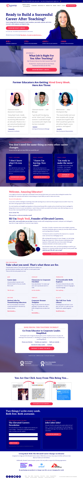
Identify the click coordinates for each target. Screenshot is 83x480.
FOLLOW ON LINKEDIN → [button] (53, 434)
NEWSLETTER (49, 5)
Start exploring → (60, 290)
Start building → (36, 312)
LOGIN (63, 5)
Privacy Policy (36, 476)
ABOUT (59, 5)
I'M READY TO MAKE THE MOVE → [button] (41, 348)
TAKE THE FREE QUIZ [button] (71, 5)
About (26, 476)
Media (32, 476)
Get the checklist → (36, 290)
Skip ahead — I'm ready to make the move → (31, 35)
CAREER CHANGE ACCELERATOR (26, 5)
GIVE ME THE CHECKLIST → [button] (41, 177)
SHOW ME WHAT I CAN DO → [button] (17, 28)
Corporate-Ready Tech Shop (49, 477)
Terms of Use (42, 476)
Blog (29, 476)
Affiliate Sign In (40, 477)
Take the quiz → (11, 290)
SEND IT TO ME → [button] (14, 443)
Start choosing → (11, 311)
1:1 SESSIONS (34, 5)
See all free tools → (60, 311)
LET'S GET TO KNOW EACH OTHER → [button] (60, 253)
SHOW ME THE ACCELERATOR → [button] (66, 175)
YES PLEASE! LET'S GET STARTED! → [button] (41, 403)
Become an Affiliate (33, 477)
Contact (47, 476)
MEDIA (54, 5)
